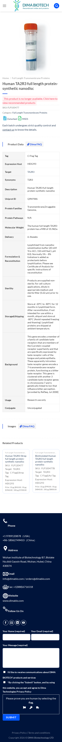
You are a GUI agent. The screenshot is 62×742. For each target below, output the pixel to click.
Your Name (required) (14, 631)
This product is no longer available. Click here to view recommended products (30, 100)
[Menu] (4, 6)
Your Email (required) (42, 631)
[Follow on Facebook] (5, 622)
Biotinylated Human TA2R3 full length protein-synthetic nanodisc (45, 460)
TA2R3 (30, 171)
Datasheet (12, 119)
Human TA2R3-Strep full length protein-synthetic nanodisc (15, 459)
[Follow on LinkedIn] (17, 622)
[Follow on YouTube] (23, 622)
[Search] (56, 6)
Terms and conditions (39, 732)
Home (5, 78)
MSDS (25, 119)
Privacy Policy (19, 732)
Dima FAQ (35, 144)
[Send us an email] (11, 622)
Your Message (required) (15, 645)
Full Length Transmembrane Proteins (31, 78)
